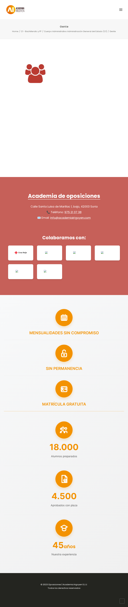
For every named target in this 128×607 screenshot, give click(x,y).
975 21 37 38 (72, 212)
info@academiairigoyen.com (70, 218)
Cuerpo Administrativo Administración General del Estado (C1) (75, 31)
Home (15, 31)
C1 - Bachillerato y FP (31, 31)
